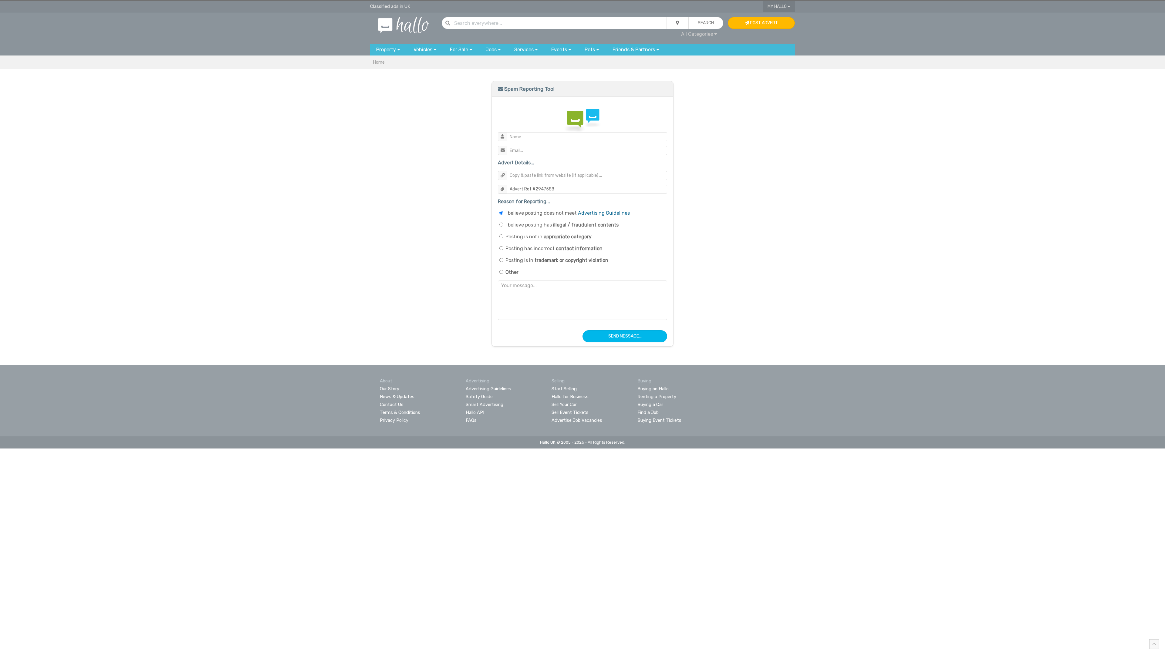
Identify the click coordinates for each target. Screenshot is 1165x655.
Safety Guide (479, 396)
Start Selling (564, 388)
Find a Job (648, 412)
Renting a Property (656, 396)
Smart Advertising (484, 404)
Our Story (389, 388)
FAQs (471, 420)
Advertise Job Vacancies (577, 420)
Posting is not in (548, 237)
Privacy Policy (394, 420)
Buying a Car (650, 404)
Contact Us (392, 404)
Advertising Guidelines (604, 213)
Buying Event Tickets (659, 420)
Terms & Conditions (400, 412)
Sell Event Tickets (570, 412)
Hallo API (475, 412)
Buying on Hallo (653, 388)
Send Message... (625, 336)
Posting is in (556, 260)
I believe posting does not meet (567, 213)
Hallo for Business (570, 396)
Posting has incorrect (554, 248)
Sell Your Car (564, 404)
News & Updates (397, 396)
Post (763, 22)
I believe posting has (562, 225)
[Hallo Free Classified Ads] (403, 25)
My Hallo (778, 6)
